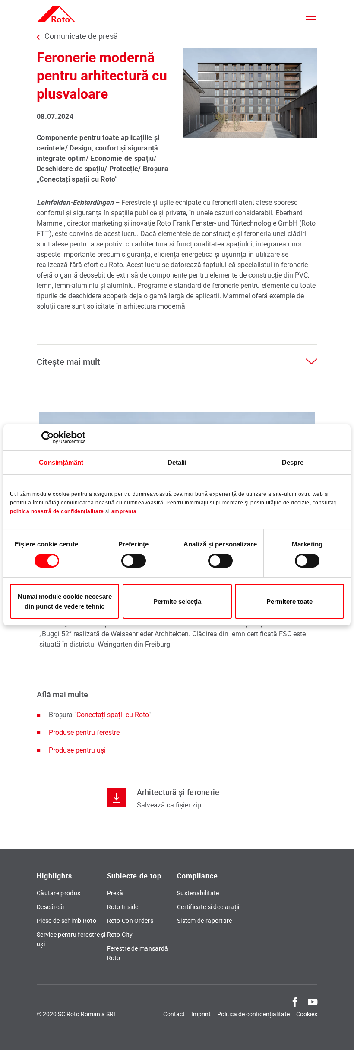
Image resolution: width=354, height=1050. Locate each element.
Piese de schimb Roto (66, 920)
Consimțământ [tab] (61, 462)
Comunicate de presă (81, 36)
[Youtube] (312, 1002)
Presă (115, 893)
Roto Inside (123, 906)
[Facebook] (295, 1002)
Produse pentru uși (77, 750)
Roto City (120, 934)
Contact (174, 1014)
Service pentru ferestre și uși (71, 939)
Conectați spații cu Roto (112, 715)
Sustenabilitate (198, 893)
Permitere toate (289, 601)
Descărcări (51, 906)
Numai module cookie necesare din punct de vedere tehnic (65, 601)
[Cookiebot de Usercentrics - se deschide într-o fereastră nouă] (47, 437)
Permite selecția (177, 601)
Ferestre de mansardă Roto (137, 953)
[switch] (133, 561)
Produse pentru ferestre (84, 732)
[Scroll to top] (335, 1031)
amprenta (124, 511)
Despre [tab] (293, 462)
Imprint (201, 1014)
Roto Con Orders (130, 920)
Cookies (306, 1014)
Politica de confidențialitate (253, 1014)
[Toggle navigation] (310, 16)
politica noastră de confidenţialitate (57, 511)
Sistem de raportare (204, 920)
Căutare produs (58, 893)
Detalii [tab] (177, 462)
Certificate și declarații (208, 906)
